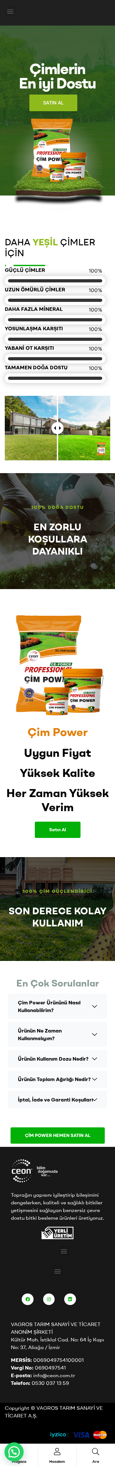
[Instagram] (49, 1299)
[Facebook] (27, 1299)
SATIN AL (53, 103)
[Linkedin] (70, 1299)
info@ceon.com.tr (54, 1375)
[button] (10, 11)
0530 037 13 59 (50, 1383)
